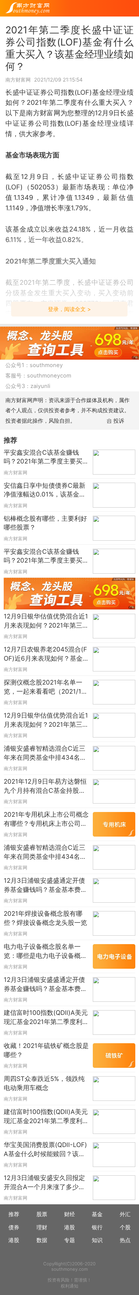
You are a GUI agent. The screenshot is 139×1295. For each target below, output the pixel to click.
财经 (69, 1214)
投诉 (118, 420)
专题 (69, 1240)
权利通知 (69, 1286)
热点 (125, 1240)
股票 (41, 1214)
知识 (97, 1240)
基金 (97, 1214)
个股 (125, 1227)
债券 (13, 1227)
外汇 (125, 1214)
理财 (41, 1227)
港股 (69, 1227)
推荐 (13, 1214)
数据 (41, 1240)
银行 (97, 1227)
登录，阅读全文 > (69, 309)
